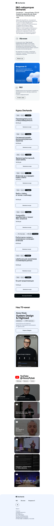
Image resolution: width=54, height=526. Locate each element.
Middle (18, 173)
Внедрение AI (31, 500)
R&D (17, 500)
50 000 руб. (18, 179)
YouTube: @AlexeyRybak (27, 377)
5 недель (28, 277)
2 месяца (28, 134)
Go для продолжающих (25, 281)
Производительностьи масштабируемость (24, 120)
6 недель (28, 190)
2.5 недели (28, 173)
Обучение (23, 500)
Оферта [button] (17, 508)
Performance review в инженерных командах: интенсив (25, 239)
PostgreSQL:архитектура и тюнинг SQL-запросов (24, 217)
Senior (22, 173)
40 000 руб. (18, 243)
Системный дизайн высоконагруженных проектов (24, 139)
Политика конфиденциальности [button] (20, 511)
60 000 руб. (18, 143)
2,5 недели (35, 234)
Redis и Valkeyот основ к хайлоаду (23, 194)
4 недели (29, 154)
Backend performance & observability (25, 159)
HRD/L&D (29, 234)
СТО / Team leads (21, 234)
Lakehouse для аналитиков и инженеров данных (26, 260)
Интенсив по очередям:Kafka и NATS (25, 177)
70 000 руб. (18, 285)
